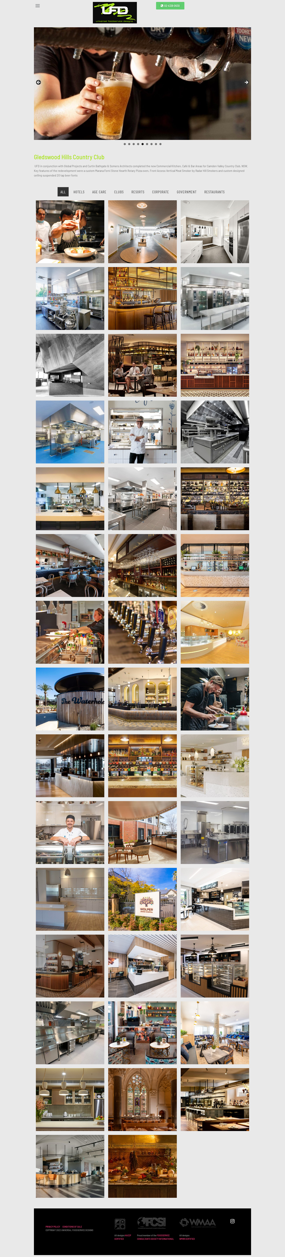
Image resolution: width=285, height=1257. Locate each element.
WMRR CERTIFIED (187, 1238)
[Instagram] (232, 1221)
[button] (61, 5)
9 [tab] (160, 144)
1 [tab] (125, 144)
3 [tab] (134, 144)
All (63, 191)
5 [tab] (143, 144)
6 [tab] (147, 144)
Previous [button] (39, 83)
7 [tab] (151, 144)
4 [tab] (138, 144)
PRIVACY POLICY (53, 1226)
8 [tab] (156, 144)
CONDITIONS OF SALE (72, 1226)
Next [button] (246, 83)
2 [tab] (129, 144)
